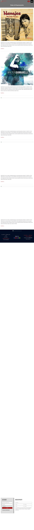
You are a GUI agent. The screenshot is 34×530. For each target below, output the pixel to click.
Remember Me (4, 506)
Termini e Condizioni (28, 236)
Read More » (2, 48)
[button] (29, 1)
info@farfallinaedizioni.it (6, 238)
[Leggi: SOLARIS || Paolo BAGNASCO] (17, 113)
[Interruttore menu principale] (32, 1)
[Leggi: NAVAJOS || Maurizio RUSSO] (17, 24)
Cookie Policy (30, 235)
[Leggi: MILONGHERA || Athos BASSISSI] (17, 157)
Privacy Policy (26, 235)
